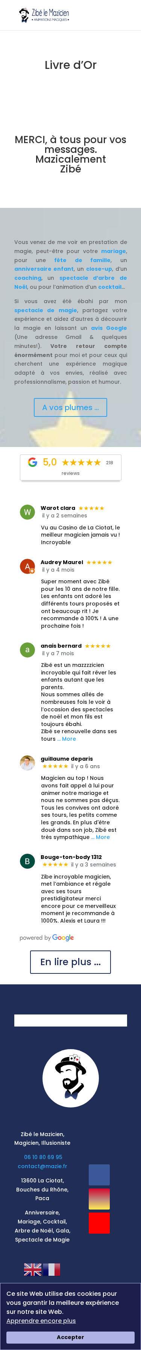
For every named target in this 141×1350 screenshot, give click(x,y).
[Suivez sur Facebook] (99, 1174)
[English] (33, 1269)
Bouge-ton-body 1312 (71, 857)
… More (66, 739)
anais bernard (61, 645)
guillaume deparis (67, 758)
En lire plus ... (70, 962)
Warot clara (58, 508)
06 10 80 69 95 (43, 1157)
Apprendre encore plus (41, 1320)
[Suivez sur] (99, 1247)
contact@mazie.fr (42, 1166)
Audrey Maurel (62, 562)
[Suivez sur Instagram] (99, 1199)
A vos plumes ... (70, 407)
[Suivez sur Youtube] (99, 1223)
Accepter (70, 1337)
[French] (51, 1269)
